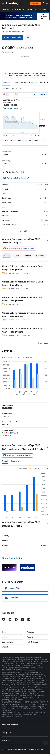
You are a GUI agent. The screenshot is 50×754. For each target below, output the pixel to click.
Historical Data (17, 88)
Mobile (4, 637)
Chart (15, 82)
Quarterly (15, 461)
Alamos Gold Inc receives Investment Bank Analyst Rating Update (22, 268)
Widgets (5, 647)
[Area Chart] (7, 94)
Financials (44, 82)
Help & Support (33, 642)
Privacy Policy (7, 732)
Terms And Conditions (10, 725)
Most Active (32, 9)
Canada (44, 545)
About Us (30, 632)
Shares (5, 9)
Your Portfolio (7, 642)
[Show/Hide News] (16, 94)
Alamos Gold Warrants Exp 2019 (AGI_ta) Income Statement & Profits (23, 447)
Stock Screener (17, 9)
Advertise (31, 637)
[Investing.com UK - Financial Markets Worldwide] (14, 3)
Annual (5, 461)
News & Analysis (29, 82)
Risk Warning (6, 740)
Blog (4, 632)
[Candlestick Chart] (4, 94)
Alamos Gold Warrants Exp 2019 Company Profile (21, 524)
